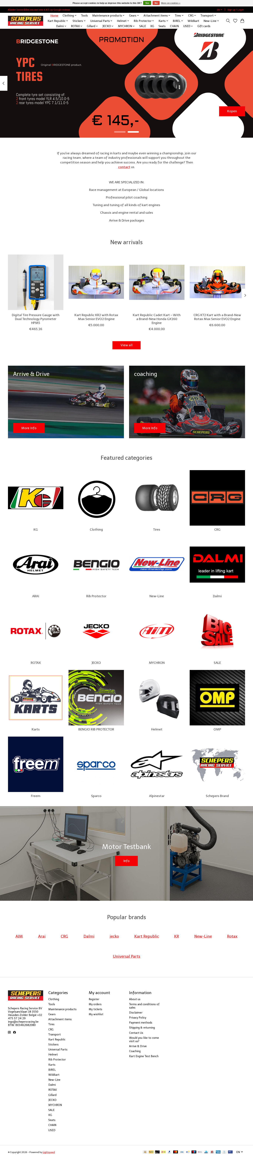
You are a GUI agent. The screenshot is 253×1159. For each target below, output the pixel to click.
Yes (147, 3)
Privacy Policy (137, 1017)
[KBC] (206, 1152)
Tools (84, 15)
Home (54, 15)
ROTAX (36, 663)
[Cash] (145, 1152)
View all (126, 345)
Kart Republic (56, 1039)
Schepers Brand (217, 796)
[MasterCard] (175, 1152)
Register (94, 999)
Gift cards (203, 26)
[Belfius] (200, 1152)
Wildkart (193, 21)
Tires (156, 529)
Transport (54, 1034)
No (156, 3)
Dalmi (217, 596)
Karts (36, 729)
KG (152, 26)
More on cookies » (170, 3)
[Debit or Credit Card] (157, 1152)
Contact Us (136, 1033)
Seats (162, 26)
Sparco (96, 796)
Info (126, 861)
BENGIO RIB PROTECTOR (96, 729)
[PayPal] (151, 1152)
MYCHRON (157, 663)
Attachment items (60, 1019)
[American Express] (218, 1152)
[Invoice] (224, 1152)
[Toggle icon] (228, 20)
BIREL (52, 1069)
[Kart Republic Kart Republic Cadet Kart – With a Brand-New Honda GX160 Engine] (156, 282)
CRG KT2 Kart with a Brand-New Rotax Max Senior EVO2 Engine (217, 317)
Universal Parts (57, 1049)
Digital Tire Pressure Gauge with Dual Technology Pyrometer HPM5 (35, 319)
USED (51, 1130)
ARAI (35, 596)
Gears (52, 1014)
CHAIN (174, 26)
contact (124, 167)
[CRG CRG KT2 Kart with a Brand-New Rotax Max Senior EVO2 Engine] (217, 282)
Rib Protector (96, 596)
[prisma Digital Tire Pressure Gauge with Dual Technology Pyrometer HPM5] (35, 282)
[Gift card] (212, 1152)
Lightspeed (49, 1152)
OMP (217, 729)
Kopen (232, 111)
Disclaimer (135, 1012)
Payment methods (140, 1022)
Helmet (156, 729)
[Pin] (230, 1152)
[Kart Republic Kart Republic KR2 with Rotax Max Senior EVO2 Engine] (96, 282)
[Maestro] (194, 1152)
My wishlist (96, 1014)
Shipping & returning (142, 1027)
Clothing (96, 529)
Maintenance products (62, 1009)
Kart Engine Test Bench (144, 1056)
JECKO (96, 663)
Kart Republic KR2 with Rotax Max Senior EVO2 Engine (96, 317)
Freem (35, 796)
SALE (142, 26)
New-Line (156, 596)
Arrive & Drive (138, 1046)
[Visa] (181, 1152)
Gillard (52, 1095)
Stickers (53, 1044)
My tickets (95, 1009)
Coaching (135, 1051)
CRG (217, 529)
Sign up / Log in (235, 9)
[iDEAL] (163, 1152)
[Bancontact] (188, 1152)
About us (134, 999)
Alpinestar (156, 796)
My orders (95, 1004)
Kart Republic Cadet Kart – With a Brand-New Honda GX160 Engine (157, 319)
